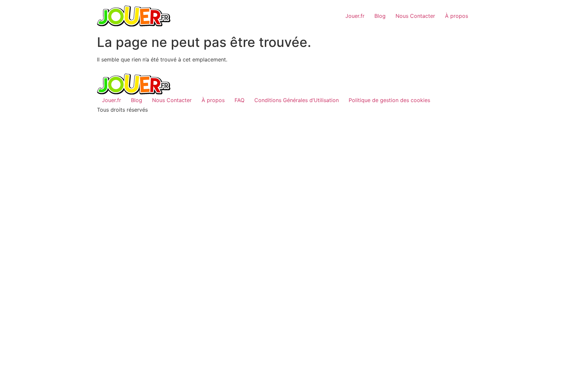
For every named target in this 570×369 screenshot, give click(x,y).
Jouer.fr (354, 16)
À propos (456, 16)
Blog (380, 16)
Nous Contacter (415, 16)
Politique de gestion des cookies (389, 100)
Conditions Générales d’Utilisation (296, 100)
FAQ (239, 100)
